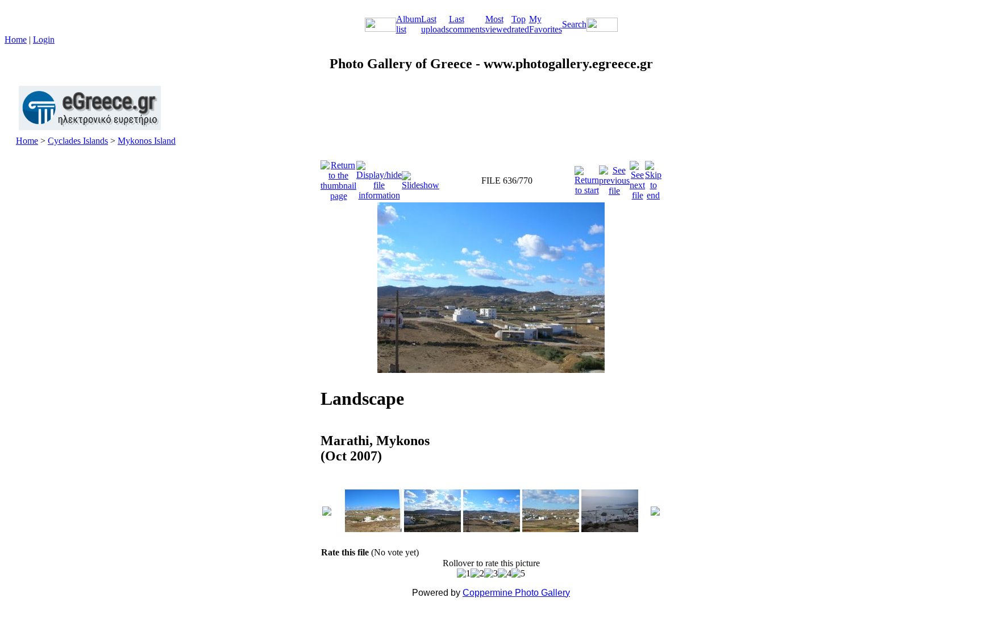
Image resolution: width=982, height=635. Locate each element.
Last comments (467, 24)
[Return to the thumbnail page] (338, 177)
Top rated (520, 24)
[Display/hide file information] (379, 177)
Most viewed (498, 24)
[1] (464, 573)
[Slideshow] (420, 177)
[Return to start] (587, 177)
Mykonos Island (147, 141)
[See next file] (637, 177)
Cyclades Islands (78, 141)
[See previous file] (614, 177)
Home (16, 39)
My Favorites (545, 24)
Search (574, 24)
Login (44, 39)
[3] (491, 573)
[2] (477, 573)
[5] (518, 573)
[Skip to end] (653, 177)
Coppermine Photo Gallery (516, 592)
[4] (504, 573)
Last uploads (435, 24)
